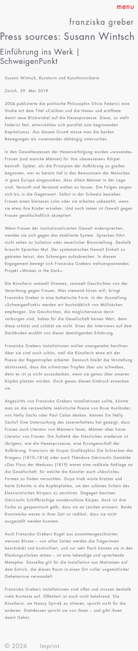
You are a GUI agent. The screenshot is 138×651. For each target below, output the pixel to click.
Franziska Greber (101, 22)
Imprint (49, 646)
